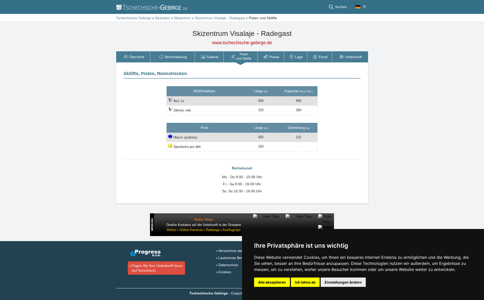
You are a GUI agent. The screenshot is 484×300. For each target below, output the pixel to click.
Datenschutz (228, 265)
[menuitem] (133, 56)
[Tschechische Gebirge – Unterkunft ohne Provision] (151, 7)
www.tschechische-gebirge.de (242, 42)
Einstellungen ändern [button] (343, 282)
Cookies (224, 272)
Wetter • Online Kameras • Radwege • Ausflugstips (204, 230)
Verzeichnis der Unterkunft (239, 251)
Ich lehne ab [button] (305, 282)
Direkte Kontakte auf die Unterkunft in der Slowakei (203, 225)
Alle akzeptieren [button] (272, 282)
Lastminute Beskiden (235, 258)
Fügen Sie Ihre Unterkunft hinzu (157, 268)
